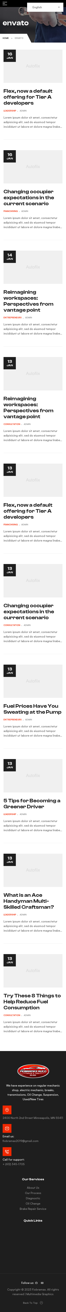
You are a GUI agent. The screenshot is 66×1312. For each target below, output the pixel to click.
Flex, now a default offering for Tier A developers (28, 97)
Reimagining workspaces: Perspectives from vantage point (29, 301)
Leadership (10, 110)
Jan (10, 55)
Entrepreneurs (13, 317)
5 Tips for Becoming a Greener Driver (32, 804)
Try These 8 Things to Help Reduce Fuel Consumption (32, 1002)
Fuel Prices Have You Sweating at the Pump (32, 709)
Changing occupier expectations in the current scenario (29, 198)
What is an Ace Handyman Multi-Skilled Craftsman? (29, 901)
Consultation (12, 424)
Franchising (11, 211)
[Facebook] (36, 1283)
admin (23, 110)
